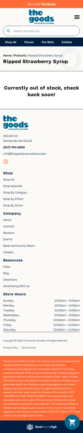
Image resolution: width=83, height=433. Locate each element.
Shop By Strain (13, 205)
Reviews (8, 232)
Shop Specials (12, 186)
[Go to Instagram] (5, 161)
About (7, 220)
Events (7, 239)
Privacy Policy (10, 347)
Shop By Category (15, 192)
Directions (10, 279)
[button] (77, 17)
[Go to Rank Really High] (41, 427)
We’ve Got (41, 4)
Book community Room (19, 245)
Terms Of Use (29, 347)
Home (7, 55)
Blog (6, 273)
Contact (8, 226)
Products (20, 55)
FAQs (6, 266)
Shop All (8, 179)
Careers (8, 252)
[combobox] (45, 31)
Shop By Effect (13, 199)
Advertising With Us (16, 286)
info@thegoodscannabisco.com (24, 153)
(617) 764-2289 (14, 147)
